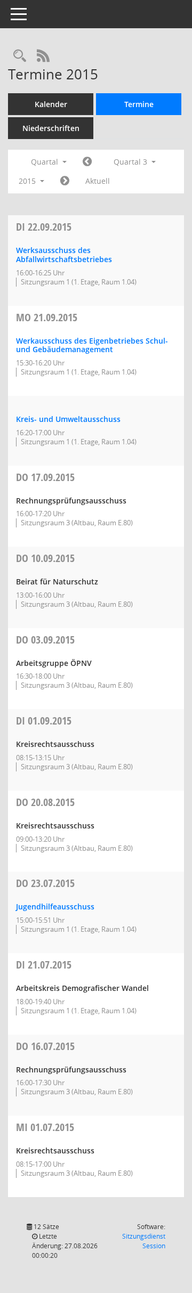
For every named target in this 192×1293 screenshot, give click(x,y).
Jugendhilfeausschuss (55, 906)
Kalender (51, 104)
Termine (139, 104)
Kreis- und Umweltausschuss (68, 419)
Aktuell (97, 181)
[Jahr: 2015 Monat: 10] (64, 181)
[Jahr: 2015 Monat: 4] (87, 162)
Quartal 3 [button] (131, 162)
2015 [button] (28, 181)
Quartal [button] (45, 162)
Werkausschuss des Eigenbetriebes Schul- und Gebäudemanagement (92, 345)
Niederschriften (50, 128)
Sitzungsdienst (143, 1241)
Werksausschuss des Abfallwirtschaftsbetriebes (64, 254)
